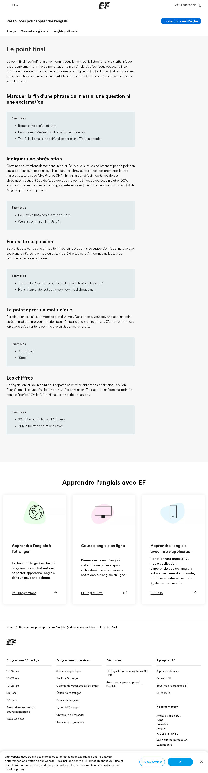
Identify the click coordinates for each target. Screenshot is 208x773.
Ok (180, 761)
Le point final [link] (108, 627)
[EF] (104, 5)
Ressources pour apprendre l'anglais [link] (42, 627)
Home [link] (10, 627)
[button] (13, 5)
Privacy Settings (152, 761)
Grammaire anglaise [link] (82, 627)
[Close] (201, 761)
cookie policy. (15, 769)
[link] (37, 21)
